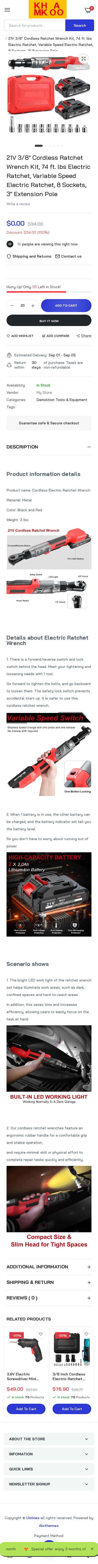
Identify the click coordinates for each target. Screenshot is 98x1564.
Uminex (32, 1517)
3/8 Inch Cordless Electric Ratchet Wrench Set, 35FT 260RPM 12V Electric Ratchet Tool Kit (71, 1376)
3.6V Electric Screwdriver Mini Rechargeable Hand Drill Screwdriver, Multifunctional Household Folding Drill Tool (24, 1376)
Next (87, 1372)
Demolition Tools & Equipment (62, 399)
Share (86, 335)
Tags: (11, 407)
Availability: (16, 385)
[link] (40, 1334)
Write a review (18, 204)
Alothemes (49, 1525)
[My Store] (48, 10)
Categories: (16, 399)
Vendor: (13, 392)
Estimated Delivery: (30, 355)
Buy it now (49, 321)
